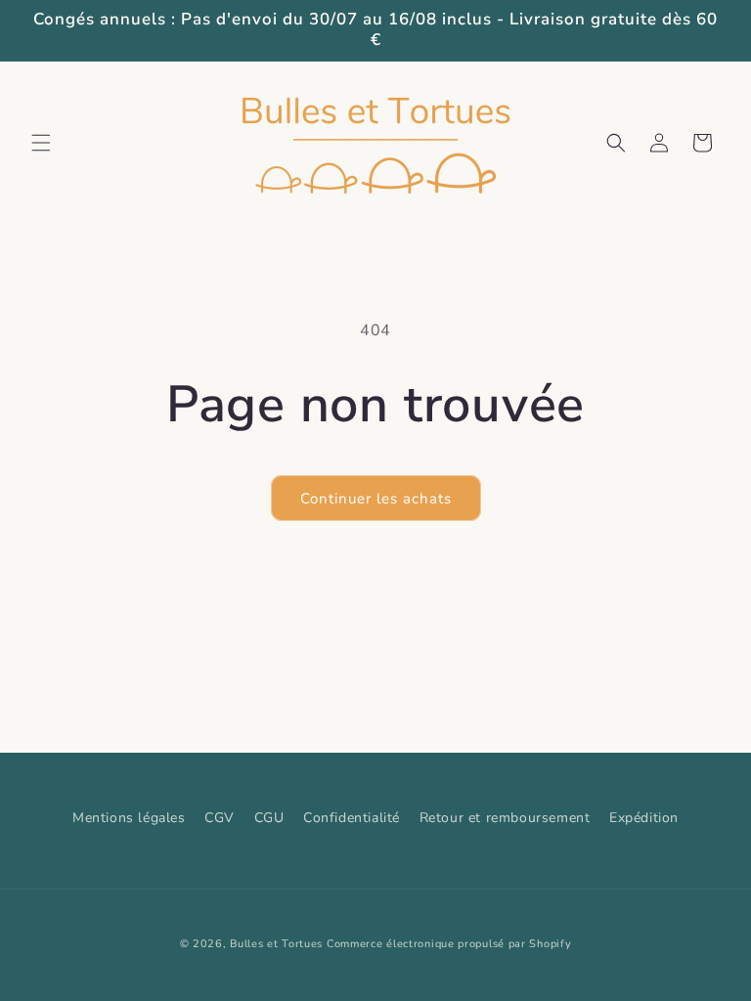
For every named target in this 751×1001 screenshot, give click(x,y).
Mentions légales (129, 817)
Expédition (644, 817)
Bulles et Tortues (276, 943)
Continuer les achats (376, 498)
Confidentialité (351, 817)
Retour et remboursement (505, 817)
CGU (269, 817)
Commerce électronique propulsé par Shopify (449, 943)
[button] (41, 142)
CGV (219, 817)
